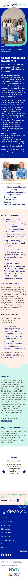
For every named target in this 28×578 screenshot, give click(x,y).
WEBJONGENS (17, 562)
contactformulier (6, 421)
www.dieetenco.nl (12, 565)
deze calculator (13, 355)
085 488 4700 (9, 521)
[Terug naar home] (13, 5)
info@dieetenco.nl (9, 517)
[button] (26, 5)
